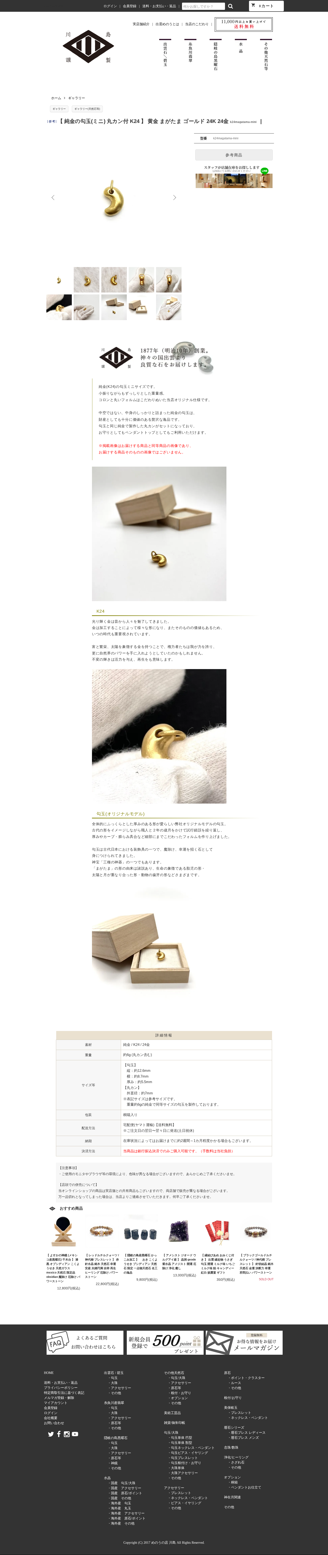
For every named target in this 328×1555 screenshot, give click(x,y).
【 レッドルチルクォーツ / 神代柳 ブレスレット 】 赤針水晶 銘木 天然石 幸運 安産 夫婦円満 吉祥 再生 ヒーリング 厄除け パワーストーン (102, 1266)
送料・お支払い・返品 (159, 6)
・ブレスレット (179, 1493)
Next (174, 197)
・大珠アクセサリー (183, 1473)
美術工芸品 (172, 1413)
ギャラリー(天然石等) (87, 108)
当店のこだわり (197, 24)
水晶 (107, 1478)
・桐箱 (233, 1482)
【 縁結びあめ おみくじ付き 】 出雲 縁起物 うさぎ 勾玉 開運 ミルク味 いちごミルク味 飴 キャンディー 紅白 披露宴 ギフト (218, 1264)
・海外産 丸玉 (119, 1508)
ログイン (110, 6)
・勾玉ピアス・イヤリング (188, 1453)
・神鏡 (113, 1463)
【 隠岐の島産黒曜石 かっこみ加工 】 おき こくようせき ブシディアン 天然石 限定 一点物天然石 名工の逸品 (141, 1264)
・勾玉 (113, 1378)
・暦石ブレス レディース (247, 1432)
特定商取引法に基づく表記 (64, 1393)
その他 (229, 1507)
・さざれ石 (236, 1462)
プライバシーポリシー (61, 1388)
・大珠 (113, 1383)
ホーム (56, 98)
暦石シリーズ (234, 1427)
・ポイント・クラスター (246, 1378)
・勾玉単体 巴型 (180, 1437)
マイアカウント (55, 1403)
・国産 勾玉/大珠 (121, 1483)
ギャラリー (76, 98)
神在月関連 (232, 1497)
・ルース (234, 1383)
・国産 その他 (119, 1498)
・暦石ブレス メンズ (243, 1437)
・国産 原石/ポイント (125, 1493)
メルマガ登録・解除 (59, 1398)
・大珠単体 (176, 1468)
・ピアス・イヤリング (184, 1503)
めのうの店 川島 (53, 6)
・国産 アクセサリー (124, 1488)
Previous (53, 197)
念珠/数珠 (231, 1447)
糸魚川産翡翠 (114, 1403)
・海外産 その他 (121, 1523)
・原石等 (114, 1423)
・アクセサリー (119, 1388)
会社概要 (50, 1418)
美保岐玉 (230, 1407)
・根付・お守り (179, 1393)
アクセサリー (174, 1488)
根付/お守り (233, 1398)
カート (262, 5)
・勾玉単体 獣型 (180, 1443)
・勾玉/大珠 (176, 1378)
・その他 (114, 1393)
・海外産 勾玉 (119, 1503)
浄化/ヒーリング (236, 1457)
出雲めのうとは (167, 24)
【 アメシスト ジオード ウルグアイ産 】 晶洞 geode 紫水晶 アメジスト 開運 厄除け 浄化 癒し (179, 1262)
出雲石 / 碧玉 (114, 1373)
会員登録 (129, 6)
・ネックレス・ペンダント (188, 1498)
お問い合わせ (54, 1423)
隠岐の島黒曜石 (116, 1438)
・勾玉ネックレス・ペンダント (191, 1448)
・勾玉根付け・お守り (184, 1463)
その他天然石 (174, 1373)
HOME (49, 1373)
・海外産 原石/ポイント (127, 1518)
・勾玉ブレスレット (183, 1458)
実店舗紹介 (141, 24)
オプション (232, 1477)
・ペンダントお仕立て (244, 1487)
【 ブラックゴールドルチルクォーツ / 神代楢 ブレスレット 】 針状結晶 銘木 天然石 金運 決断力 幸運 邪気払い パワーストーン (256, 1264)
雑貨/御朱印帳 (174, 1423)
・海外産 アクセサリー (126, 1513)
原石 (227, 1373)
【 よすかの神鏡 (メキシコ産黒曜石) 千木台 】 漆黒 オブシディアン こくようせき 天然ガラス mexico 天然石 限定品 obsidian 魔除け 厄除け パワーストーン (63, 1268)
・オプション (178, 1398)
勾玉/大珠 (171, 1432)
